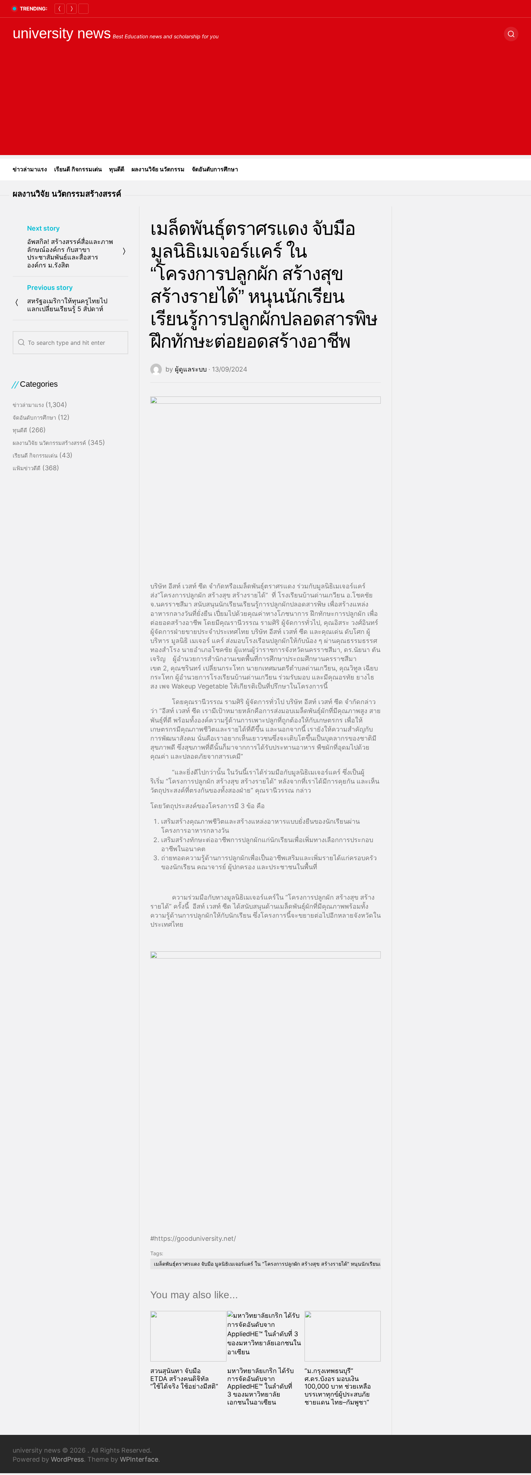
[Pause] (83, 9)
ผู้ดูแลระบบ (191, 369)
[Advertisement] (265, 104)
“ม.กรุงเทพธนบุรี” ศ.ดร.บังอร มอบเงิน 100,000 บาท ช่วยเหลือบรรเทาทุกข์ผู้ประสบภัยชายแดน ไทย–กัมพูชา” (338, 1386)
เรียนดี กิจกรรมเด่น (78, 169)
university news (62, 33)
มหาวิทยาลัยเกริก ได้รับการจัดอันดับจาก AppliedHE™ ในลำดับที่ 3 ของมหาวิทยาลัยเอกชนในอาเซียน (260, 1386)
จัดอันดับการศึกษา (215, 169)
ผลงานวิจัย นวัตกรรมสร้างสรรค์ (67, 193)
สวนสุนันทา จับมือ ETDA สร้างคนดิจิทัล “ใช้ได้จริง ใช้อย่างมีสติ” (184, 1378)
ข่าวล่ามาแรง (30, 169)
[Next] (71, 9)
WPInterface (139, 1459)
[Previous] (60, 9)
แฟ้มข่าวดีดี (26, 468)
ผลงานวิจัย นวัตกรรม (158, 169)
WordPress (67, 1459)
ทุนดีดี (116, 169)
